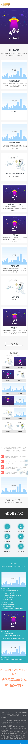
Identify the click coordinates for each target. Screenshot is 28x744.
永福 (21, 733)
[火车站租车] (20, 362)
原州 (12, 738)
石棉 (13, 733)
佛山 (17, 726)
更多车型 (14, 344)
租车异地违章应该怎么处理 (7, 593)
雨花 (11, 732)
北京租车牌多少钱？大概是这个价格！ (10, 590)
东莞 (14, 726)
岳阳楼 (2, 735)
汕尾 (7, 730)
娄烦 (18, 735)
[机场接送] (20, 387)
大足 (25, 732)
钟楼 (4, 738)
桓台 (24, 735)
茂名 (4, 730)
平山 (15, 737)
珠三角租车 (3, 726)
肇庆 (22, 726)
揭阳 (20, 728)
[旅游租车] (20, 413)
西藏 (4, 733)
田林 (16, 735)
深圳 (9, 726)
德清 (17, 737)
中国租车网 (3, 732)
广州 (11, 726)
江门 (2, 728)
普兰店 (20, 737)
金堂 (2, 738)
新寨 (7, 738)
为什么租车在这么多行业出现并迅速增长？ (11, 635)
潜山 (9, 737)
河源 (9, 728)
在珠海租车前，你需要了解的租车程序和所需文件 (12, 608)
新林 (8, 735)
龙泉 (20, 738)
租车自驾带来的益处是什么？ (8, 597)
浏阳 (17, 738)
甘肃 (2, 737)
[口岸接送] (8, 400)
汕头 (4, 728)
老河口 (14, 732)
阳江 (23, 728)
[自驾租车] (8, 387)
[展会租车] (8, 362)
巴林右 (7, 733)
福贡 (13, 735)
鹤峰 (24, 737)
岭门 (12, 737)
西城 (23, 732)
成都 (16, 733)
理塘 (11, 733)
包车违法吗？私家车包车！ (7, 602)
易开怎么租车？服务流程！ (7, 606)
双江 (21, 735)
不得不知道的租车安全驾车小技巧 (9, 604)
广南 (7, 737)
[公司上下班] (20, 400)
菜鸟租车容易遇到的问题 (7, 633)
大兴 (9, 732)
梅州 (25, 728)
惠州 (19, 726)
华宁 (5, 735)
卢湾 (11, 735)
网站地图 (17, 714)
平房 (18, 733)
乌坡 (24, 733)
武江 (23, 738)
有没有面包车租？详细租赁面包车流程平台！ (11, 595)
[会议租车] (8, 426)
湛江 (7, 728)
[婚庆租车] (8, 413)
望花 (18, 732)
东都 (2, 733)
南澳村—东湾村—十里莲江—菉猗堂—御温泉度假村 (13, 659)
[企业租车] (20, 426)
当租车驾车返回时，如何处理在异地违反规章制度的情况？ (13, 638)
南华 (20, 732)
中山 (24, 726)
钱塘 (15, 738)
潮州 (15, 728)
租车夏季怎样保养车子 (6, 599)
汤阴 (4, 737)
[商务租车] (8, 375)
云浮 (2, 730)
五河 (9, 738)
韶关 (17, 728)
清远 (12, 728)
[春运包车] (20, 375)
